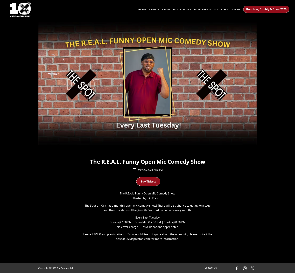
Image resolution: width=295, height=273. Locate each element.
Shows (142, 9)
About (166, 9)
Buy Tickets (148, 181)
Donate (236, 9)
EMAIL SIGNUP (202, 9)
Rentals (154, 9)
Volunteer (221, 9)
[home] (20, 9)
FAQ (175, 9)
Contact (185, 9)
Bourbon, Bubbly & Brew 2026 (266, 9)
